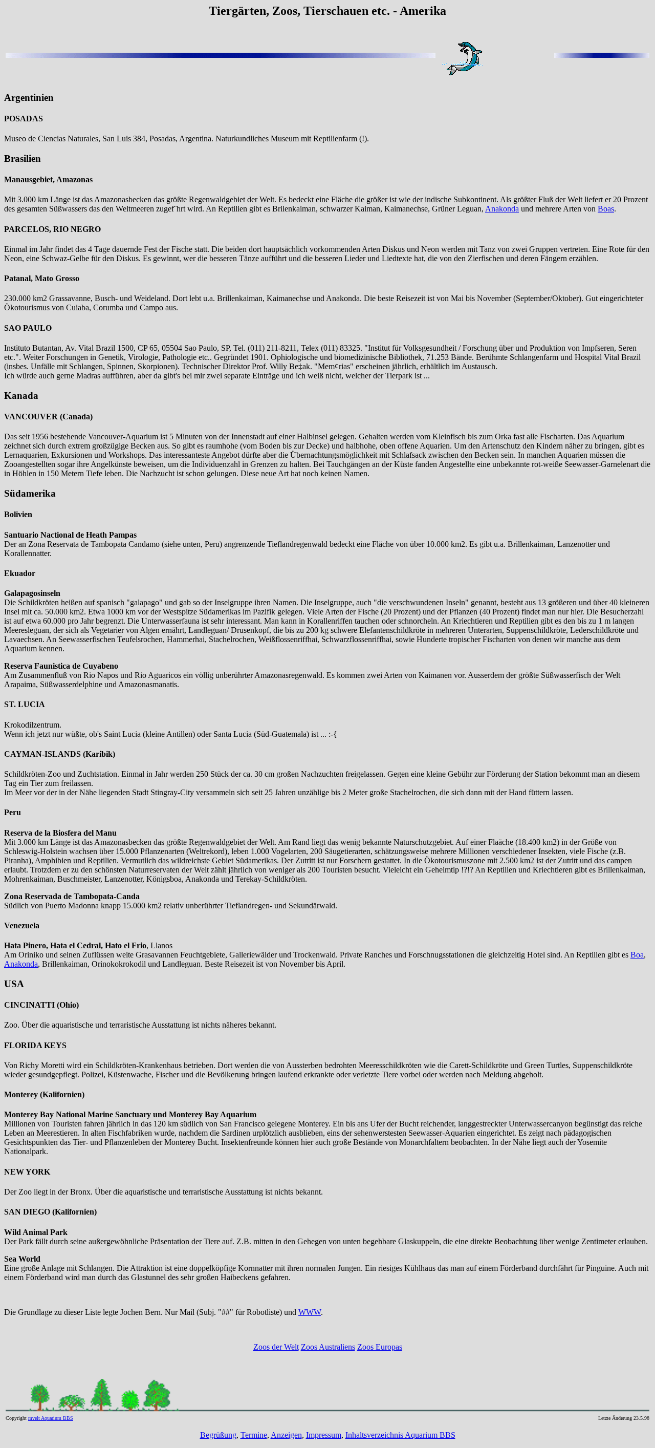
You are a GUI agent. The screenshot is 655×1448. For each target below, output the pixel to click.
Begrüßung (218, 1435)
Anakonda (502, 208)
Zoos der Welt (276, 1347)
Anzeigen (286, 1435)
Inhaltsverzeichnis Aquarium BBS (400, 1435)
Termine (254, 1435)
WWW (309, 1312)
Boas (606, 208)
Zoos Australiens (328, 1347)
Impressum (323, 1435)
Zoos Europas (379, 1347)
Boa (637, 954)
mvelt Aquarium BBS (50, 1418)
